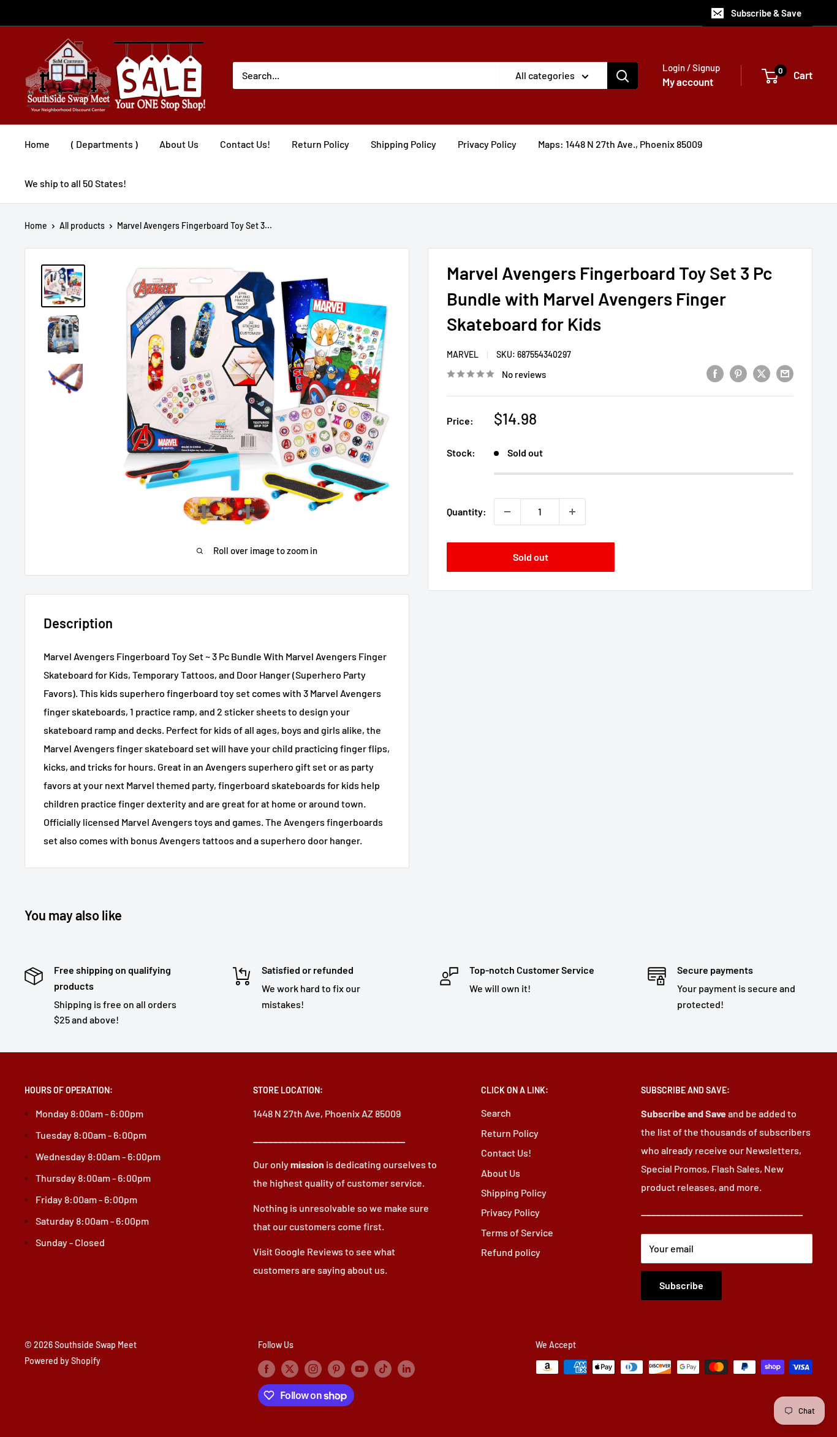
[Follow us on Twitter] (289, 1368)
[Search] (622, 75)
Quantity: (467, 511)
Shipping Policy (403, 144)
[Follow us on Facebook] (266, 1368)
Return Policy (320, 144)
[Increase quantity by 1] (572, 512)
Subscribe (681, 1285)
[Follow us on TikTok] (383, 1368)
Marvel (463, 354)
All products (82, 225)
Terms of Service (517, 1232)
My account (687, 81)
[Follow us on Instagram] (313, 1368)
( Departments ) (104, 144)
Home (37, 144)
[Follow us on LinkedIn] (406, 1368)
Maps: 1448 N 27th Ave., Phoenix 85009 (620, 144)
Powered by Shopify (62, 1360)
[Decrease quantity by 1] (507, 512)
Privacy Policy (487, 144)
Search (496, 1113)
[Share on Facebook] (715, 372)
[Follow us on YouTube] (359, 1368)
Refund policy (510, 1252)
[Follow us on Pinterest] (336, 1368)
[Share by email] (784, 372)
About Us (179, 144)
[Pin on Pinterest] (738, 372)
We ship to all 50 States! (75, 183)
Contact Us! (245, 144)
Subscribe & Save (766, 12)
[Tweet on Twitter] (761, 372)
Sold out (530, 557)
